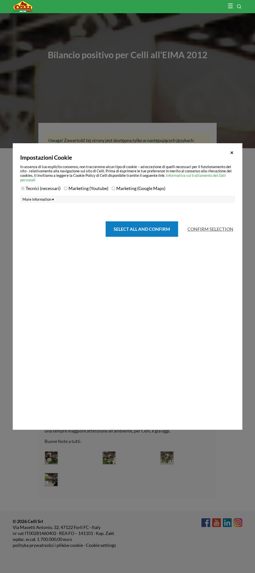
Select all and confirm (142, 229)
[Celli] (33, 3)
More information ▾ (38, 199)
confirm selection (210, 229)
